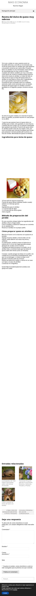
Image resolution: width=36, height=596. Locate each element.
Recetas (4, 23)
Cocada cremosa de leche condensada (26, 512)
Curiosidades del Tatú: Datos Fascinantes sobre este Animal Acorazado (9, 483)
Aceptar (5, 593)
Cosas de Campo (25, 22)
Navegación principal (8, 11)
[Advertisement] (18, 43)
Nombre (5, 546)
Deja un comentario (11, 23)
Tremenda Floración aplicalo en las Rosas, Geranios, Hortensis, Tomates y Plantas (26, 483)
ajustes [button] (15, 590)
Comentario (6, 529)
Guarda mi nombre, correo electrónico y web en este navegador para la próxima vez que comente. (17, 567)
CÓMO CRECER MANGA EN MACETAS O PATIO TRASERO (9, 512)
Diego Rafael (7, 22)
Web (3, 560)
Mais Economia (18, 2)
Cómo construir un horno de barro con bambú (8, 503)
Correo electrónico (6, 553)
